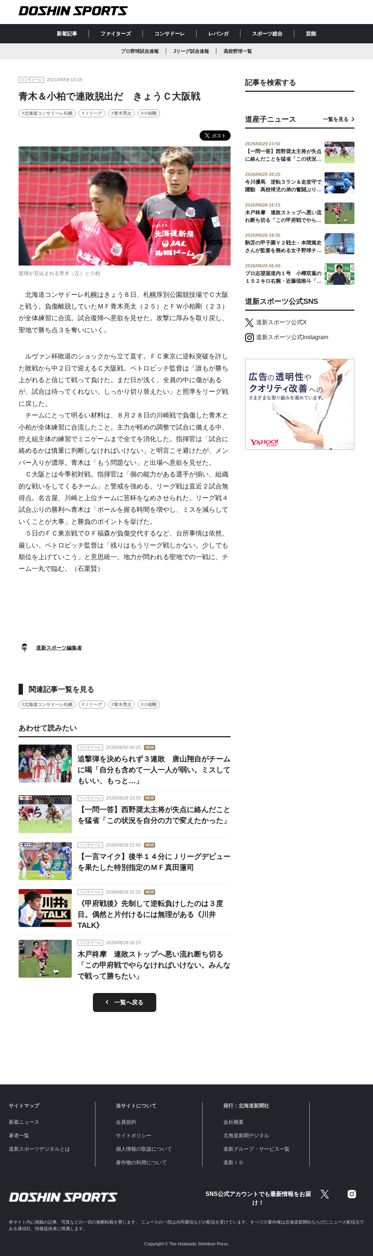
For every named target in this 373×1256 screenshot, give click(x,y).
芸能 (311, 33)
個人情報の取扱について (144, 1149)
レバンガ (218, 33)
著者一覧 (19, 1135)
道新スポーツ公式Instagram (292, 337)
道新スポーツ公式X (281, 322)
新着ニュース (24, 1122)
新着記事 (67, 33)
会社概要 (233, 1122)
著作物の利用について (141, 1162)
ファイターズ (116, 33)
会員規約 (126, 1122)
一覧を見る (336, 119)
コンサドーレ (169, 33)
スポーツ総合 (267, 33)
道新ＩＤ (233, 1162)
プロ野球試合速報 (140, 51)
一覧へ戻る (129, 1002)
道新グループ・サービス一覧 (256, 1149)
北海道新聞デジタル (246, 1135)
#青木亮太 (121, 113)
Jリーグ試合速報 (191, 51)
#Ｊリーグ (92, 113)
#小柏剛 (149, 113)
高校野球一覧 (238, 51)
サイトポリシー (134, 1135)
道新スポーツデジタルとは (39, 1149)
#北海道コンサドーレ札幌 (47, 113)
